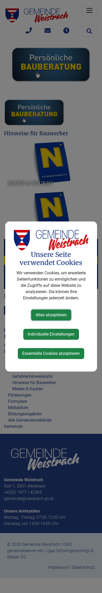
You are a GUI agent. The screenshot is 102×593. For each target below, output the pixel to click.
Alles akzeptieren (51, 314)
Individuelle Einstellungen (51, 334)
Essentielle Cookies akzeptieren (51, 353)
